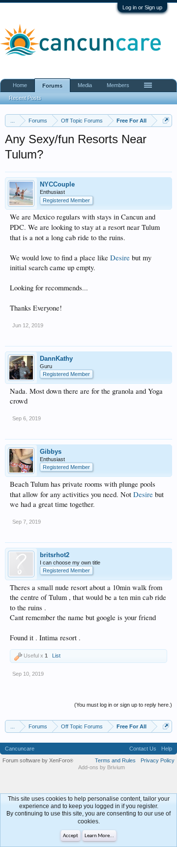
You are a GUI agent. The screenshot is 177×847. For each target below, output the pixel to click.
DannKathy (56, 358)
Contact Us (142, 749)
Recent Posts (25, 98)
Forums (52, 86)
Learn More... (99, 836)
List (56, 656)
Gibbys (50, 451)
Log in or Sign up (142, 7)
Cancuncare (19, 749)
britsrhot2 (54, 555)
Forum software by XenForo (37, 760)
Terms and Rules (115, 760)
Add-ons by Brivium (101, 767)
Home (20, 85)
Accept (70, 836)
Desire (120, 257)
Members (118, 85)
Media (85, 85)
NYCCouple (57, 184)
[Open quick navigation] (166, 120)
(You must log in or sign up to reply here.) (123, 705)
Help (166, 749)
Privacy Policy (158, 760)
